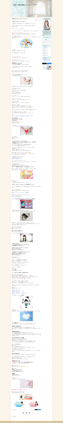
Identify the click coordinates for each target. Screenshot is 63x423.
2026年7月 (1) (46, 47)
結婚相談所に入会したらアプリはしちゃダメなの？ (20, 18)
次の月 (29, 413)
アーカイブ (45, 45)
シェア (36, 409)
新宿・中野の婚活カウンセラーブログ (25, 5)
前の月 (23, 413)
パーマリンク (14, 409)
